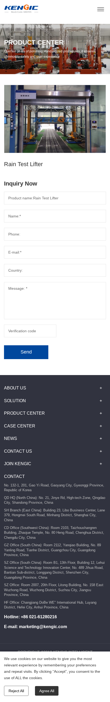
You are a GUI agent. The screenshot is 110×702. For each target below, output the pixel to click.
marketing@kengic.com (43, 626)
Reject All (16, 691)
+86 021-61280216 (39, 617)
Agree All (46, 691)
